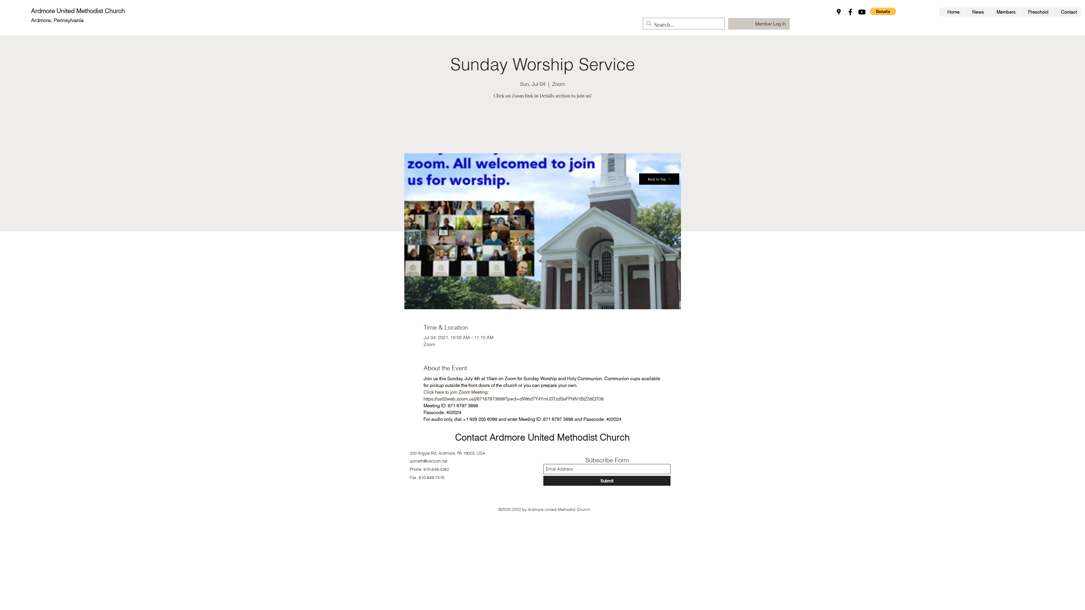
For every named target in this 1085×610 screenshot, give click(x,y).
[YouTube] (862, 12)
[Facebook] (850, 12)
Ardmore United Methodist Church (79, 11)
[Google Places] (838, 12)
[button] (883, 11)
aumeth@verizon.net (428, 461)
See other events (542, 127)
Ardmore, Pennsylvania (57, 20)
